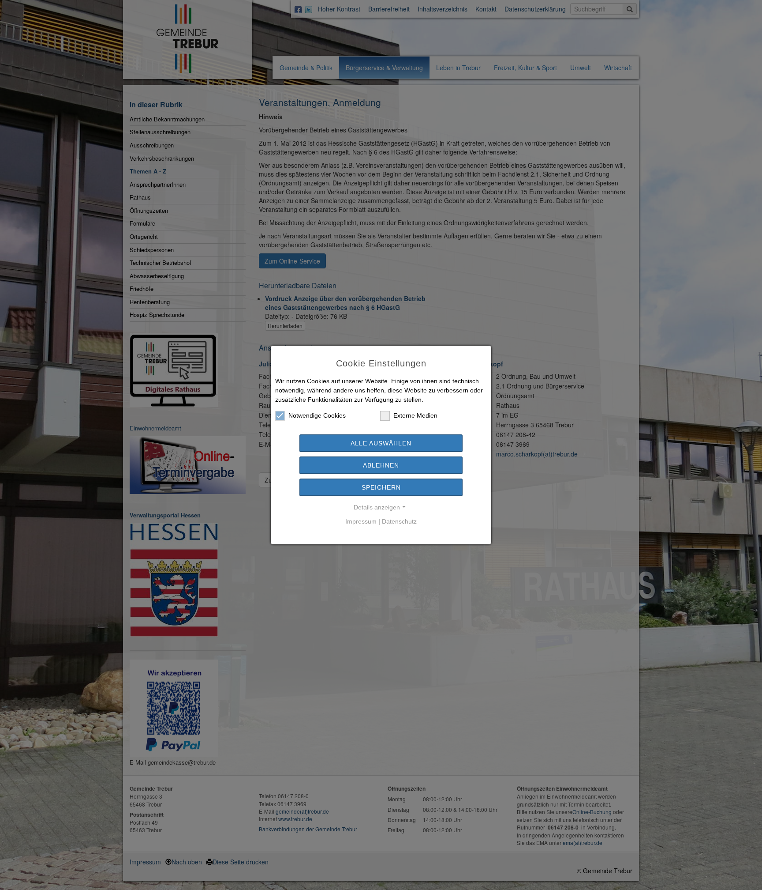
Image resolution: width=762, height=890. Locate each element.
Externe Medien (415, 415)
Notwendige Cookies (317, 415)
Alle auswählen (381, 443)
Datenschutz (399, 521)
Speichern (381, 487)
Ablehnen (381, 465)
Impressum (361, 521)
